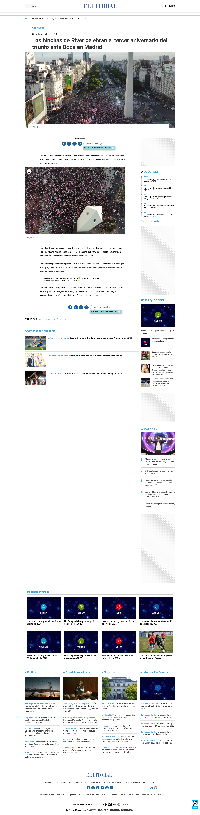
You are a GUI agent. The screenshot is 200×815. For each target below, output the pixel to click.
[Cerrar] (112, 148)
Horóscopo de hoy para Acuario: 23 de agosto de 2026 (158, 188)
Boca (59, 319)
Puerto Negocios (133, 782)
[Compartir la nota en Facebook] (63, 144)
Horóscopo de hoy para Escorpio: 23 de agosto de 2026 (159, 214)
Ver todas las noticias (150, 221)
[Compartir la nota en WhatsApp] (74, 144)
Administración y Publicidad (97, 795)
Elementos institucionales (120, 795)
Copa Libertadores (47, 319)
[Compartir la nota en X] (69, 144)
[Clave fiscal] (195, 808)
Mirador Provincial (106, 782)
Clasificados (74, 782)
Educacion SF (152, 782)
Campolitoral (47, 782)
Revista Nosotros (60, 782)
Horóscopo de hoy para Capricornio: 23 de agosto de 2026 (159, 197)
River (65, 319)
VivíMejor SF (120, 782)
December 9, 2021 (74, 281)
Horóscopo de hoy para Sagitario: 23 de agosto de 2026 (159, 205)
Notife (143, 782)
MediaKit (157, 795)
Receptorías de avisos (75, 795)
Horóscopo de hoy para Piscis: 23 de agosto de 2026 (158, 179)
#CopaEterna (72, 278)
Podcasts (94, 782)
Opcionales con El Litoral (142, 795)
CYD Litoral (84, 782)
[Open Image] (29, 56)
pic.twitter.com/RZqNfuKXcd (92, 278)
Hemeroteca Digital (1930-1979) (52, 795)
